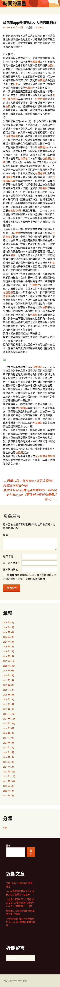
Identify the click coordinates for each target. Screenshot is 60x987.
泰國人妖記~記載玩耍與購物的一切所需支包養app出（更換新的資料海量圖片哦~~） (30, 494)
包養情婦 (37, 422)
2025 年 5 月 (8, 689)
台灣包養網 (12, 136)
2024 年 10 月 (9, 723)
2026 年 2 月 (8, 651)
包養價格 (23, 158)
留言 (6, 535)
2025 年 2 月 (8, 704)
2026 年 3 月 (8, 646)
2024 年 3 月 (8, 757)
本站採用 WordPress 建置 (15, 980)
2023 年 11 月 (9, 776)
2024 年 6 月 (8, 742)
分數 (5, 828)
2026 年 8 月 (8, 622)
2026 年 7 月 (8, 627)
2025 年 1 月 (8, 709)
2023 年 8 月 (8, 790)
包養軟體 (35, 61)
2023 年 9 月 (8, 786)
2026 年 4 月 (8, 641)
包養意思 (40, 173)
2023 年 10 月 (9, 781)
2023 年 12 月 (9, 771)
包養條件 (35, 285)
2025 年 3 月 (8, 699)
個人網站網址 (10, 569)
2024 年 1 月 (8, 766)
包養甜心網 (14, 210)
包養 (15, 84)
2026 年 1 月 (8, 656)
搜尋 (8, 845)
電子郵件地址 (11, 562)
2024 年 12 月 (9, 714)
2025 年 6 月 (8, 685)
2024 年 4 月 (8, 752)
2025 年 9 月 (8, 670)
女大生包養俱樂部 (45, 456)
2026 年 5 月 (8, 637)
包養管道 (40, 98)
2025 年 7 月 (8, 680)
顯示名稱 (8, 556)
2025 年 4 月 (8, 694)
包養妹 (51, 65)
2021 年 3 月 (8, 795)
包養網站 (37, 366)
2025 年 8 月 (8, 675)
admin (41, 27)
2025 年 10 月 (9, 665)
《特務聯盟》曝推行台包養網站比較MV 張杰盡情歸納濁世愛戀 (20, 922)
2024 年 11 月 (9, 718)
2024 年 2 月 (8, 762)
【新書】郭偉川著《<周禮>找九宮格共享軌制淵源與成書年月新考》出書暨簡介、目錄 (20, 902)
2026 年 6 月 (8, 632)
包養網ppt (43, 147)
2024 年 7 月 (8, 738)
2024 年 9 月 (8, 728)
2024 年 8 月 (8, 733)
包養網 (41, 80)
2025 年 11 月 (9, 661)
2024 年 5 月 (8, 747)
